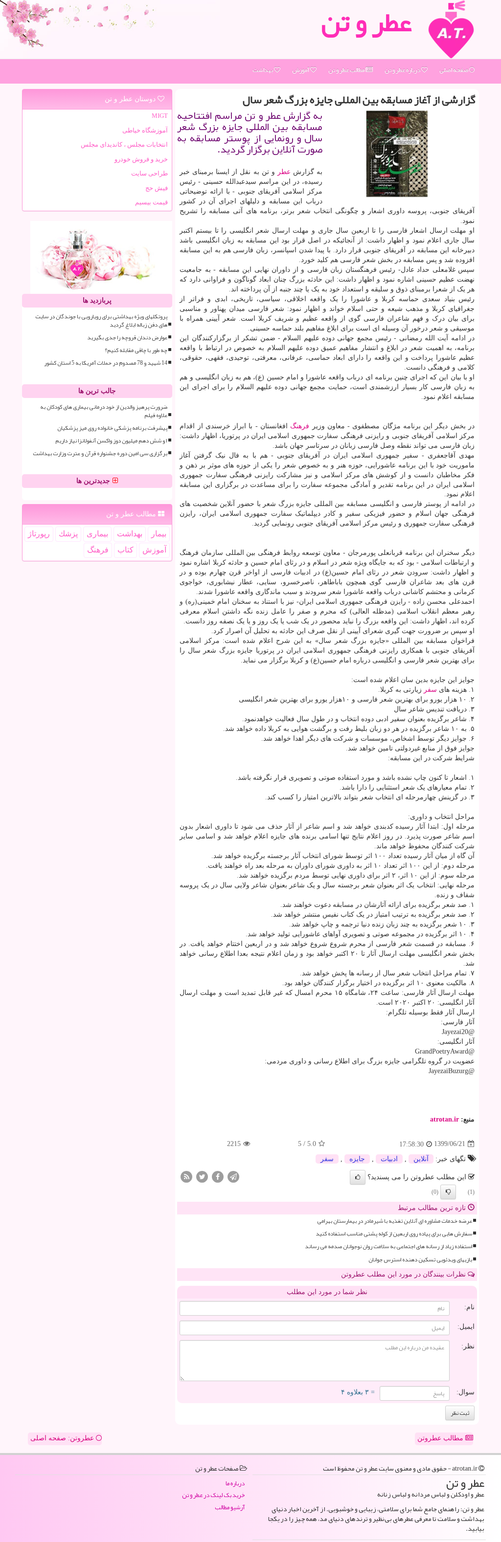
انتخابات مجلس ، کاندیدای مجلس (124, 144)
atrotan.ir (444, 1119)
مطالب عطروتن (441, 1438)
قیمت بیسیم (151, 202)
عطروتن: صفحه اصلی (63, 1438)
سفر (430, 689)
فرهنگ (299, 426)
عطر (284, 172)
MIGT (160, 115)
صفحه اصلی (454, 70)
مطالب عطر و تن (346, 70)
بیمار (158, 533)
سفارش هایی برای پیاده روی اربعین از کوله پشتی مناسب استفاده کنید (394, 1233)
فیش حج (156, 188)
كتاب (125, 550)
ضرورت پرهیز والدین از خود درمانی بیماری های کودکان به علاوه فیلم (103, 411)
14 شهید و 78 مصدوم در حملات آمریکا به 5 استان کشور (105, 363)
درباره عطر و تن (403, 70)
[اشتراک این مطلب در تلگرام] (233, 1176)
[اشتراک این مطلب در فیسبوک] (218, 1176)
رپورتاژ (39, 533)
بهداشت (263, 70)
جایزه (357, 1159)
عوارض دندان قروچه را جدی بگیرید (127, 337)
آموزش (301, 70)
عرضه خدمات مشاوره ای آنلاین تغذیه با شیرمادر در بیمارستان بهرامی (394, 1221)
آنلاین (421, 1159)
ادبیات (389, 1159)
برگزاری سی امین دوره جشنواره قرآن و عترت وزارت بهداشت (100, 453)
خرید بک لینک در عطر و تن (213, 1495)
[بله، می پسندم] (357, 1177)
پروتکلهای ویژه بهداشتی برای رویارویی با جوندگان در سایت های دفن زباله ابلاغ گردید (101, 320)
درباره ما (235, 1483)
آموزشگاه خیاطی (145, 130)
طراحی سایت (149, 173)
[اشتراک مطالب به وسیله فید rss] (186, 1176)
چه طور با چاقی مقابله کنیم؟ (136, 350)
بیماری (97, 533)
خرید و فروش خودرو (141, 159)
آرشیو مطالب (230, 1507)
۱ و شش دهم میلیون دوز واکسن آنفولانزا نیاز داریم (111, 440)
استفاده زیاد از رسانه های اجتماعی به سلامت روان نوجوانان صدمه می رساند (388, 1246)
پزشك (68, 533)
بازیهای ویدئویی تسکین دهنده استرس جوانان (420, 1259)
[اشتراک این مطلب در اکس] (202, 1176)
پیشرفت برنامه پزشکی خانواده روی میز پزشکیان (112, 428)
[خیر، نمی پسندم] (448, 1192)
